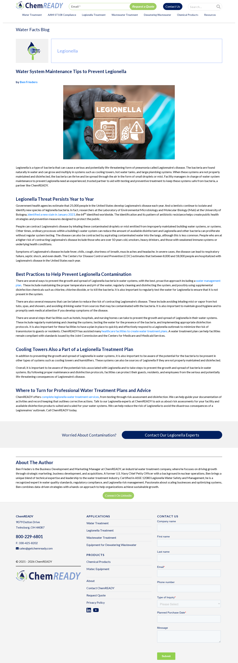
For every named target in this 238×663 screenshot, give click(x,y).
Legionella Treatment (94, 14)
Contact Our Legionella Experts (172, 435)
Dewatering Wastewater (157, 14)
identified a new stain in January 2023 (51, 214)
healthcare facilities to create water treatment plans (134, 331)
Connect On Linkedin (118, 495)
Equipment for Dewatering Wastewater (111, 545)
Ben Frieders (29, 82)
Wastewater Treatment (125, 14)
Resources (210, 14)
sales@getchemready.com (36, 548)
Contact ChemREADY (100, 588)
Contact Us (172, 6)
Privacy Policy (95, 602)
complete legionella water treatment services (70, 396)
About (90, 580)
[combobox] (199, 7)
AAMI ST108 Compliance (62, 14)
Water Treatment (32, 14)
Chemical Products (187, 14)
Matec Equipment (97, 569)
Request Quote (96, 595)
